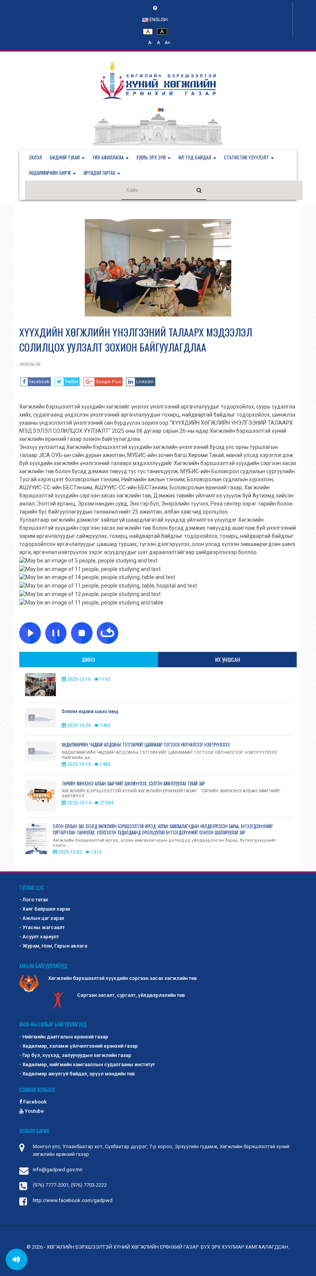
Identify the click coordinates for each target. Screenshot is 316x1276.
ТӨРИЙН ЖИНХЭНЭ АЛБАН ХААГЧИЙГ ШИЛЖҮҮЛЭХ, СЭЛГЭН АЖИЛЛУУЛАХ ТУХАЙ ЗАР (133, 783)
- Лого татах (33, 900)
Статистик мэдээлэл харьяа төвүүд (90, 711)
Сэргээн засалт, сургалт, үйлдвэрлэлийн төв (131, 995)
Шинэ (88, 659)
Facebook (34, 1102)
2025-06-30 (29, 364)
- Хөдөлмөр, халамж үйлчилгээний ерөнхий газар (78, 1046)
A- (150, 42)
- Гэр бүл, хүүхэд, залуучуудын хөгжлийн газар (75, 1055)
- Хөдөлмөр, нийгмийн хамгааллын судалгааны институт (87, 1064)
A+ (167, 42)
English (158, 19)
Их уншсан (227, 659)
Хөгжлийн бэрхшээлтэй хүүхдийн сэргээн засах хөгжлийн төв (122, 978)
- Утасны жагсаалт (42, 927)
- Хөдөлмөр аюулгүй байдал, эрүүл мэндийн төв (77, 1074)
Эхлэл (35, 157)
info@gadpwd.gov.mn (57, 1169)
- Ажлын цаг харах (41, 918)
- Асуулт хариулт (39, 936)
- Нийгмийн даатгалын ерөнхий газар (63, 1037)
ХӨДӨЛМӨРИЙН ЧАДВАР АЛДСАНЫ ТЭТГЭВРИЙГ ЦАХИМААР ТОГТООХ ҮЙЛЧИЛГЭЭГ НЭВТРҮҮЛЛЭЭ (146, 745)
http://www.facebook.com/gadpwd (73, 1200)
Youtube (34, 1111)
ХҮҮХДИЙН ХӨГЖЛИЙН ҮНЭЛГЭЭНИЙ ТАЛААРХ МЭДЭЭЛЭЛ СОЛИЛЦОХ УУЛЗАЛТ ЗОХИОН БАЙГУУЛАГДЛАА (135, 340)
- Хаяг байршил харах (45, 909)
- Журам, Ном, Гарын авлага (53, 946)
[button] (67, 157)
